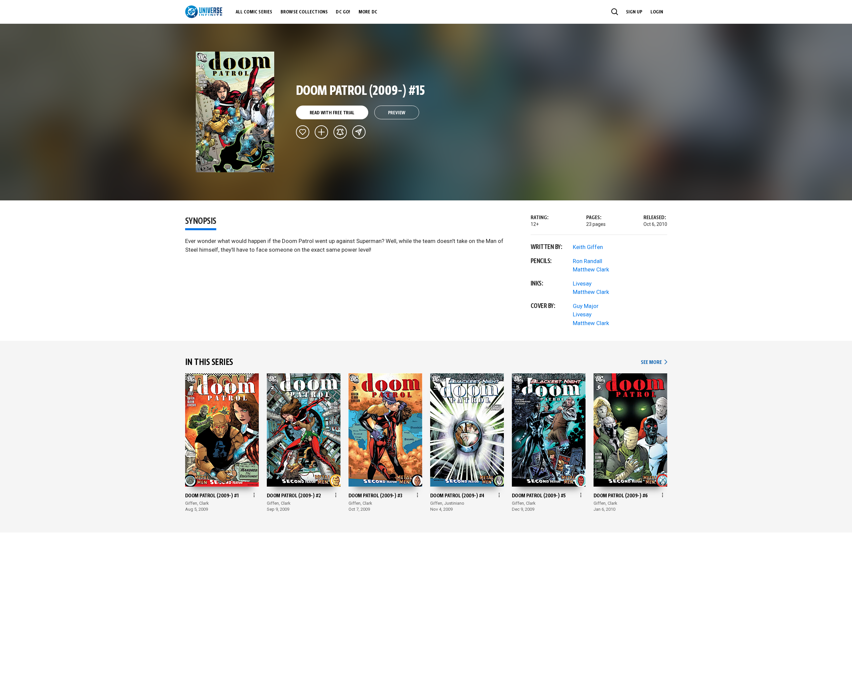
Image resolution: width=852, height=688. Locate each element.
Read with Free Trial (332, 113)
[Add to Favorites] (302, 132)
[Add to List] (321, 132)
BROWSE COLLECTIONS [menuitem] (304, 12)
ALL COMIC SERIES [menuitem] (254, 12)
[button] (615, 12)
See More (654, 362)
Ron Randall (587, 261)
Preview (397, 113)
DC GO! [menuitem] (343, 12)
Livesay (582, 283)
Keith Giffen (588, 247)
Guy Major (586, 306)
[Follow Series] (340, 132)
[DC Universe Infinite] (203, 11)
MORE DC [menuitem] (368, 12)
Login (656, 12)
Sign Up (634, 12)
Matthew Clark (591, 269)
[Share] (359, 132)
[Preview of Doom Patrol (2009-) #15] (235, 112)
